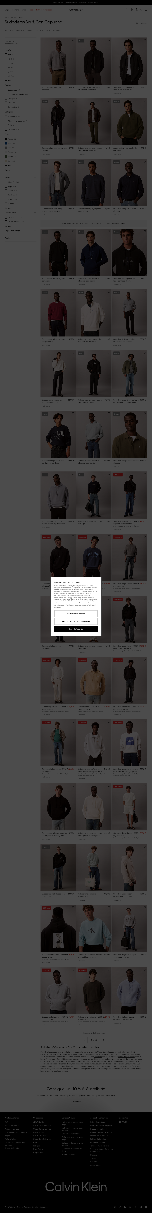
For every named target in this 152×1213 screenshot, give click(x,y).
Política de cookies (73, 605)
